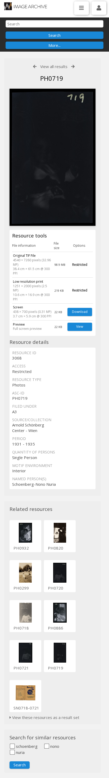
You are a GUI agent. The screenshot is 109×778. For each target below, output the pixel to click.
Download (80, 311)
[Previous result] (35, 67)
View (79, 326)
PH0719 (55, 668)
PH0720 (55, 588)
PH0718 (21, 628)
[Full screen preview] (53, 157)
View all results (53, 66)
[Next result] (73, 67)
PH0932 (21, 548)
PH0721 (21, 668)
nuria (20, 752)
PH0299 (21, 588)
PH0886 (55, 628)
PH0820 (55, 548)
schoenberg (26, 746)
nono (54, 746)
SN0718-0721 (26, 707)
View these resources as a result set (45, 717)
